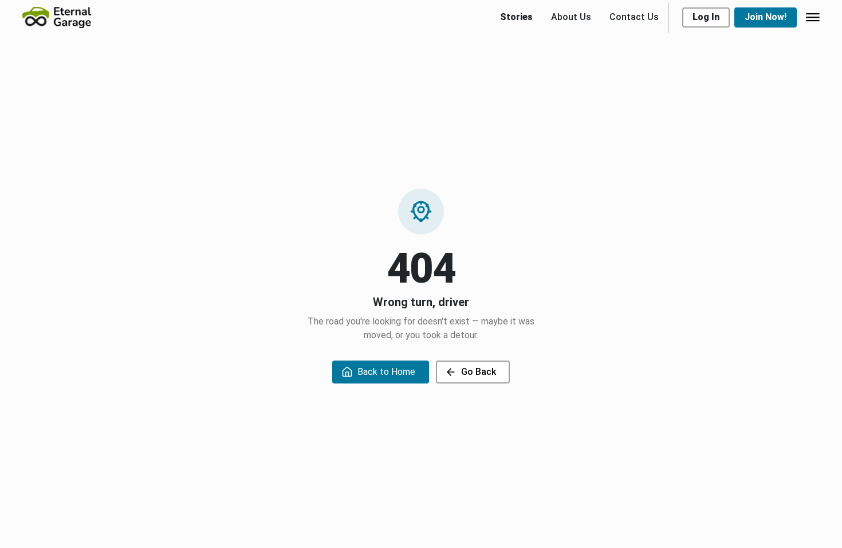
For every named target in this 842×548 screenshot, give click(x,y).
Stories (516, 16)
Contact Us (634, 16)
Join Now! (765, 16)
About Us (571, 16)
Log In (706, 16)
